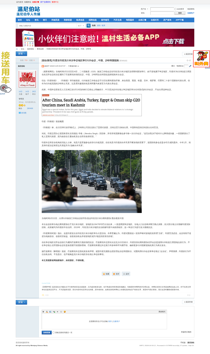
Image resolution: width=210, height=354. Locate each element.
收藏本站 (27, 2)
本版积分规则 (186, 332)
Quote (57, 311)
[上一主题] (187, 60)
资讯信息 (40, 49)
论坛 (28, 20)
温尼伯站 (17, 49)
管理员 (21, 99)
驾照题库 (130, 20)
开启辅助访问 (193, 2)
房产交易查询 (45, 2)
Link (54, 311)
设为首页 (19, 2)
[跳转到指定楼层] (190, 66)
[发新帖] (21, 53)
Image (50, 311)
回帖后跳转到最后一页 (63, 333)
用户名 (143, 9)
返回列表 (189, 54)
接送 (99, 25)
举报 (188, 295)
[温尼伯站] (28, 16)
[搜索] (88, 25)
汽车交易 (118, 20)
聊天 (45, 20)
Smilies (64, 311)
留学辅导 (105, 20)
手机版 (183, 343)
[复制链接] (123, 61)
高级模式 (162, 312)
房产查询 (167, 20)
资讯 (37, 20)
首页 (20, 20)
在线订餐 (35, 2)
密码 (142, 13)
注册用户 (190, 13)
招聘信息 (93, 20)
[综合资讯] (47, 60)
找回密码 (190, 9)
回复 (47, 295)
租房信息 (80, 20)
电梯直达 (180, 66)
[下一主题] (190, 60)
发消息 (23, 113)
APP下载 (180, 20)
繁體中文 (55, 2)
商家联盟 (68, 20)
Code (61, 311)
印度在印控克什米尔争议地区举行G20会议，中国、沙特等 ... (70, 49)
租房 (103, 25)
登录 (110, 321)
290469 (30, 108)
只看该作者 (72, 66)
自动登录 (180, 9)
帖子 (80, 26)
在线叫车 (155, 20)
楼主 (173, 66)
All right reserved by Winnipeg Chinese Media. (32, 345)
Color (46, 311)
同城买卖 (55, 20)
